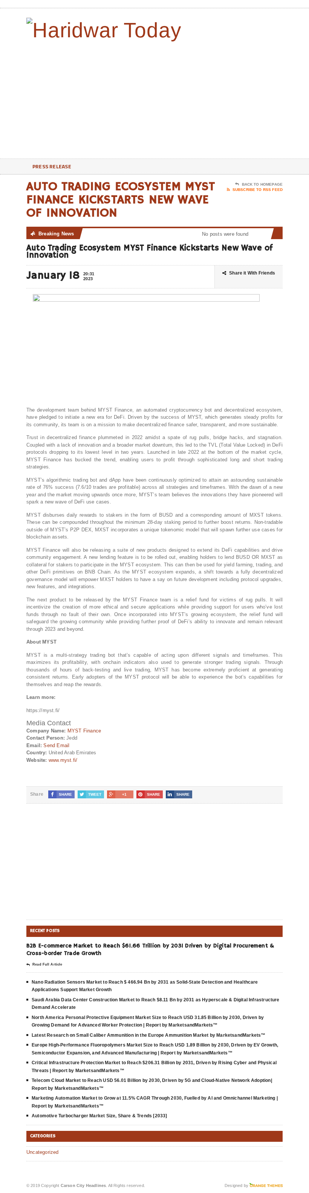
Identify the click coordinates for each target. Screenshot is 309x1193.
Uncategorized (42, 1152)
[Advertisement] (233, 98)
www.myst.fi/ (63, 760)
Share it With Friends (252, 273)
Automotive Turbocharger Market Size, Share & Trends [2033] (99, 1115)
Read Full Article (47, 964)
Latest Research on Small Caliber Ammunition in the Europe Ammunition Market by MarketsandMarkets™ (148, 1035)
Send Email (56, 745)
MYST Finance (84, 731)
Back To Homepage (262, 184)
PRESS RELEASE (51, 166)
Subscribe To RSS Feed (258, 190)
